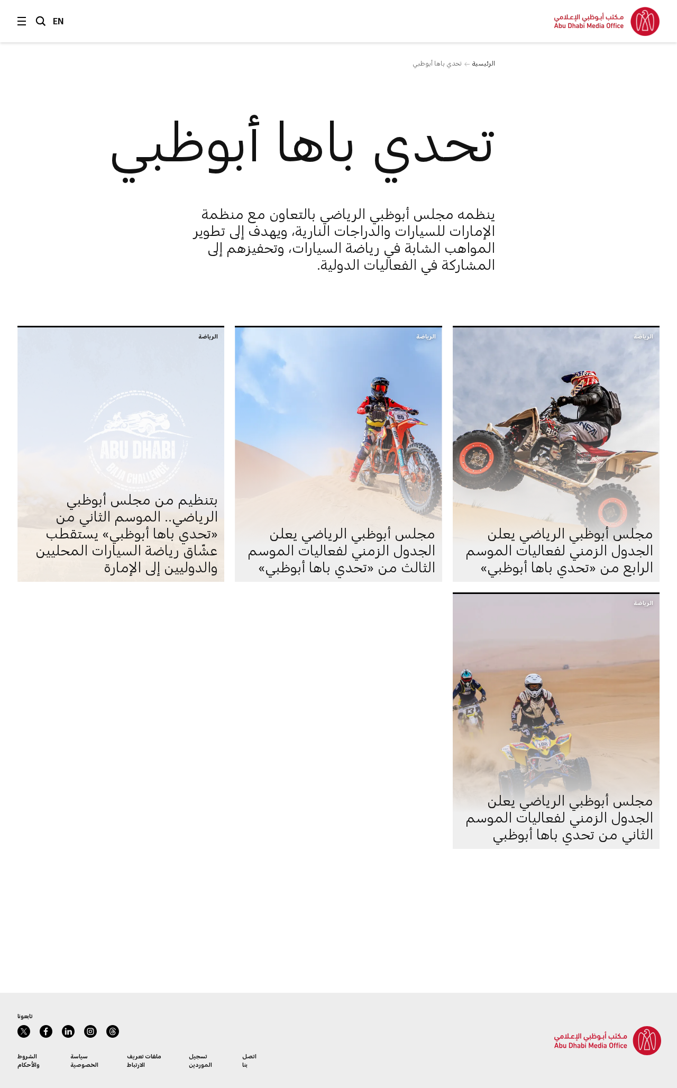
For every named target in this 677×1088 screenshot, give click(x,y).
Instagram (90, 1031)
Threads (112, 1031)
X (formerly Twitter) (23, 1031)
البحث (40, 21)
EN (58, 21)
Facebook (46, 1031)
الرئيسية (483, 63)
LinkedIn (68, 1031)
